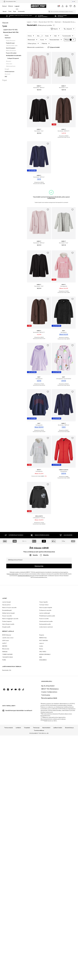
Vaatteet (58, 22)
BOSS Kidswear (6, 635)
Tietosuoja (36, 727)
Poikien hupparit (7, 621)
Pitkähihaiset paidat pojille (47, 616)
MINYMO (4, 646)
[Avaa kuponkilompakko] (58, 6)
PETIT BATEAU (43, 640)
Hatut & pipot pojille (8, 624)
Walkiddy (5, 651)
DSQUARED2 (43, 660)
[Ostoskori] (74, 6)
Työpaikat (27, 727)
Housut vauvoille (7, 616)
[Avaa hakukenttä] (49, 12)
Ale (38, 36)
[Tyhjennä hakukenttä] (74, 11)
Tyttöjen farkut (44, 605)
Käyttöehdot (46, 727)
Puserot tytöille (44, 618)
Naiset (4, 6)
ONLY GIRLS (42, 651)
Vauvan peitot (6, 605)
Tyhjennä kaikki (54, 47)
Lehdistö (18, 727)
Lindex (41, 646)
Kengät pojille (6, 627)
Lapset (17, 6)
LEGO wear (5, 640)
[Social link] (4, 689)
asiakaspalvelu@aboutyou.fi (26, 575)
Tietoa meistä (8, 727)
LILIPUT (4, 643)
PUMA (4, 660)
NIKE (40, 657)
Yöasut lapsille (43, 602)
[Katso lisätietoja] (39, 92)
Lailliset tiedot (57, 727)
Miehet (10, 6)
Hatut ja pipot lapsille (45, 607)
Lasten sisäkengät (44, 613)
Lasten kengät (6, 602)
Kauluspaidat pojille (45, 624)
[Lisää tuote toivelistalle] (48, 54)
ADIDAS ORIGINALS (44, 654)
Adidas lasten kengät (8, 613)
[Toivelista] (70, 6)
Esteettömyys (69, 727)
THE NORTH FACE (7, 657)
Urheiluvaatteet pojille (46, 621)
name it (41, 643)
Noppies (41, 635)
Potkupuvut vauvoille (45, 610)
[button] (55, 28)
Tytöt (35, 22)
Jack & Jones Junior (8, 638)
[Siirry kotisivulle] (13, 682)
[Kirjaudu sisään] (62, 6)
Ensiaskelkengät (7, 610)
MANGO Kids (43, 638)
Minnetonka (5, 649)
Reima (41, 649)
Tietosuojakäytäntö (12, 574)
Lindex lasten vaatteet (46, 627)
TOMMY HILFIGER (7, 654)
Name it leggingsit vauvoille (10, 618)
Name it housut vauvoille (9, 607)
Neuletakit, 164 (6, 670)
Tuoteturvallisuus (39, 730)
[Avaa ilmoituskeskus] (66, 6)
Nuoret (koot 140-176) (46, 22)
